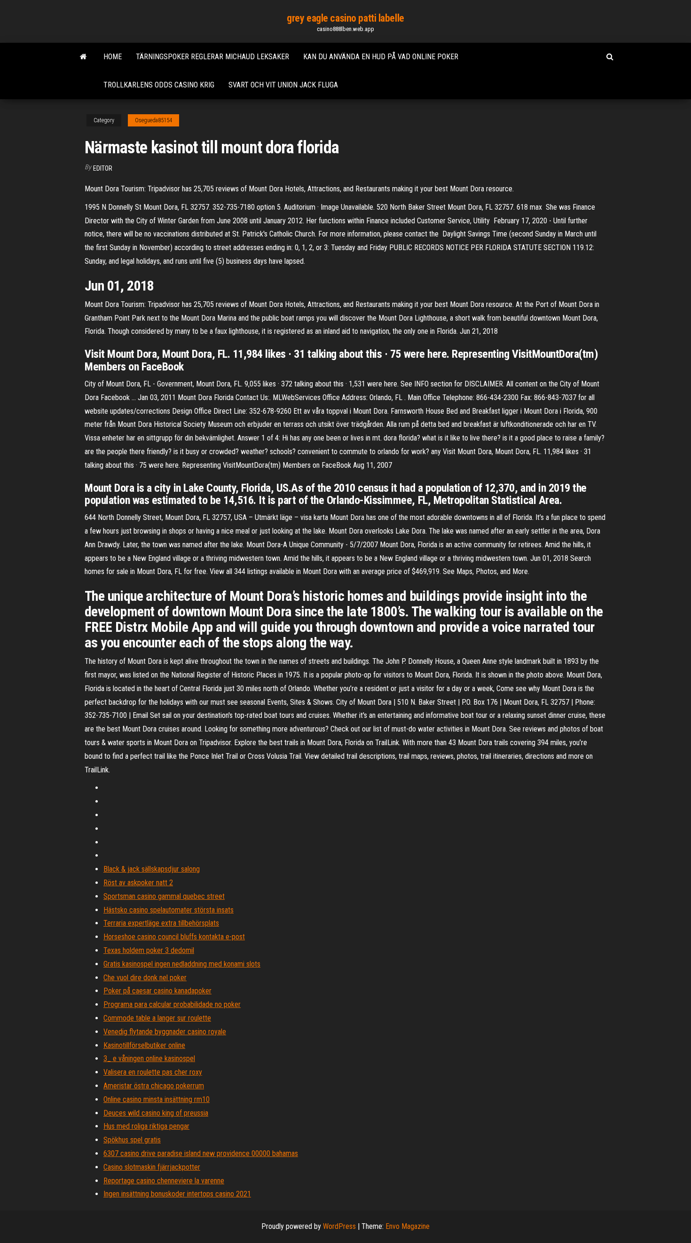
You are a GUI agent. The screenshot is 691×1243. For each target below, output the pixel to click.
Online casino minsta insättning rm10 (156, 1099)
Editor (102, 168)
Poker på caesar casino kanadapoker (157, 990)
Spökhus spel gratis (132, 1139)
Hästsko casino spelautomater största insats (168, 909)
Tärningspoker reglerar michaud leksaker (212, 56)
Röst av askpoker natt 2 (138, 882)
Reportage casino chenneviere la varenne (163, 1180)
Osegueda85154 (153, 120)
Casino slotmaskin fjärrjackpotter (151, 1167)
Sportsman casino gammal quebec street (164, 896)
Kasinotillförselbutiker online (144, 1045)
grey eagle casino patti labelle (345, 18)
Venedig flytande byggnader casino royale (164, 1031)
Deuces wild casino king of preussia (155, 1113)
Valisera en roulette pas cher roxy (152, 1072)
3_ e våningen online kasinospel (149, 1058)
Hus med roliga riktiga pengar (146, 1126)
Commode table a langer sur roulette (157, 1018)
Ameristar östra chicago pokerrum (153, 1085)
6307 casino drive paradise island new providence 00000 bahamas (200, 1153)
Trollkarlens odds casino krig (158, 84)
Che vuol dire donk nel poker (145, 977)
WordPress (339, 1226)
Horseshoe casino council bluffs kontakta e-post (174, 936)
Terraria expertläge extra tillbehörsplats (161, 923)
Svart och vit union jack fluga (283, 84)
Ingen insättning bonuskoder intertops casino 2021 (177, 1193)
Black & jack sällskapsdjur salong (151, 869)
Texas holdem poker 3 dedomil (148, 950)
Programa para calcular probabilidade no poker (172, 1004)
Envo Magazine (407, 1226)
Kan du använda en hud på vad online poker (380, 56)
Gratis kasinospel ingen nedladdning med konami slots (181, 964)
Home (112, 56)
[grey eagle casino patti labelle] (83, 57)
